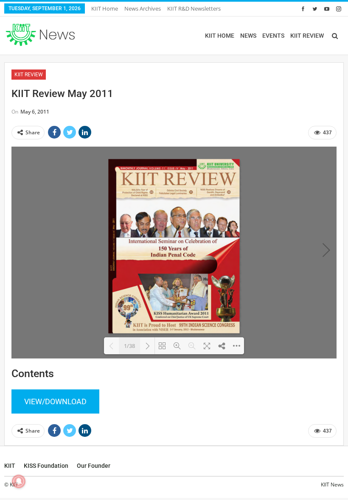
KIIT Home (104, 8)
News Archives (142, 8)
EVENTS (273, 35)
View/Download (55, 401)
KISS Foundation (46, 465)
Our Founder (93, 465)
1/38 (129, 346)
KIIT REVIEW (307, 35)
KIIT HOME (219, 35)
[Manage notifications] (18, 481)
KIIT (9, 465)
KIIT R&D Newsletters (194, 8)
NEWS (248, 35)
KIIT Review (28, 75)
